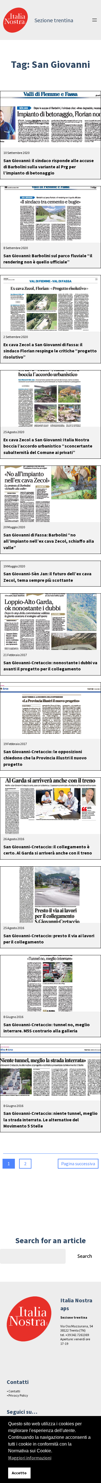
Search (84, 1256)
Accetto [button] (19, 1472)
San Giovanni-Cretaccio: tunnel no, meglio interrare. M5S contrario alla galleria (46, 1028)
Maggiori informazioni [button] (29, 1457)
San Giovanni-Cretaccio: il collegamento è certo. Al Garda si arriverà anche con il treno (47, 850)
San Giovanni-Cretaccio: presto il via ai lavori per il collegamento (48, 939)
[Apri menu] (94, 20)
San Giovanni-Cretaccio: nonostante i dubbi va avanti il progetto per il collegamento (50, 666)
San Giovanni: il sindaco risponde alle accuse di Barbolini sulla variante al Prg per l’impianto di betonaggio (48, 167)
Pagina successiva (78, 1163)
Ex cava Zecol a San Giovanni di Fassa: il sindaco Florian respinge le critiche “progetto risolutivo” (50, 351)
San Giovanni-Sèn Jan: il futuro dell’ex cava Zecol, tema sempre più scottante (47, 577)
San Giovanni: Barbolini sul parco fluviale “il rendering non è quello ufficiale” (47, 259)
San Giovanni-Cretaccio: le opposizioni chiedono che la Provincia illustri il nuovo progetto (45, 758)
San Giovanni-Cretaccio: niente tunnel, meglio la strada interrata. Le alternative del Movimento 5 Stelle (50, 1119)
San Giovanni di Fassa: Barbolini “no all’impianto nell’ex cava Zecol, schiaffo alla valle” (48, 541)
